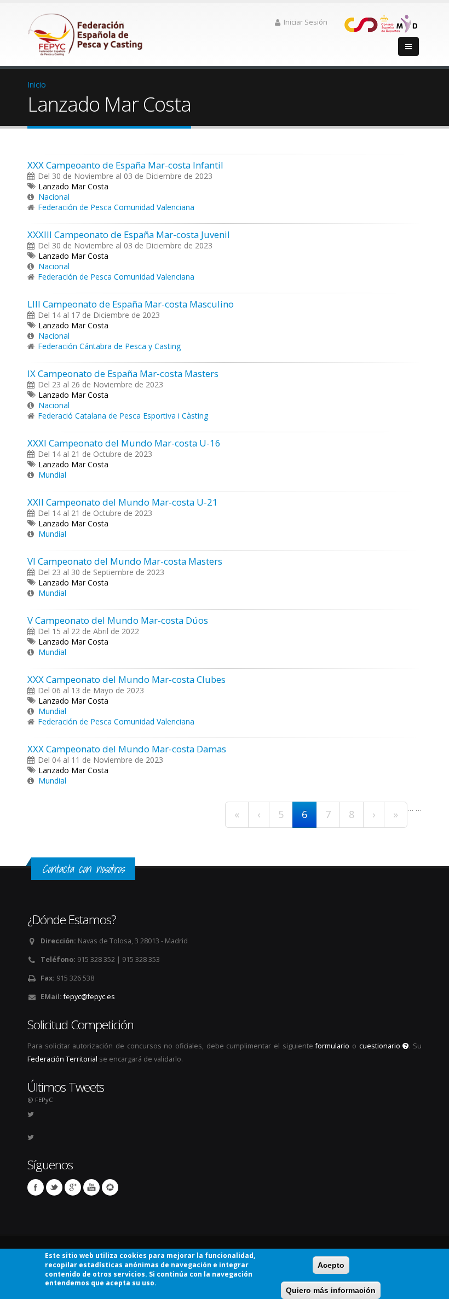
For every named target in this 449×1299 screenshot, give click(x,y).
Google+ (73, 1187)
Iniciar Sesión (305, 22)
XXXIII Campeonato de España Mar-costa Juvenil (128, 234)
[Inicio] (86, 31)
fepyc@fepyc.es (89, 996)
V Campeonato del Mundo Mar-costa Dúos (117, 620)
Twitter (54, 1187)
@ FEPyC (40, 1099)
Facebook (35, 1187)
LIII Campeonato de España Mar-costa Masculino (130, 304)
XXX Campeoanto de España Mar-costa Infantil (125, 165)
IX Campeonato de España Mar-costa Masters (122, 373)
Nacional (54, 197)
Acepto (331, 1265)
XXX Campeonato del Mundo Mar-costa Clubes (126, 679)
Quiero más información (331, 1290)
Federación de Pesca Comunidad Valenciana (116, 207)
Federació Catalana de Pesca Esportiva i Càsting (123, 415)
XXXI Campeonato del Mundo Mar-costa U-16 (124, 443)
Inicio (36, 84)
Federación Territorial (62, 1059)
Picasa (110, 1187)
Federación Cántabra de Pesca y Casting (109, 346)
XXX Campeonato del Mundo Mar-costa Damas (126, 749)
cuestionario (381, 1046)
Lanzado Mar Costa (73, 186)
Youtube (91, 1187)
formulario (332, 1046)
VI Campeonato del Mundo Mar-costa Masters (124, 561)
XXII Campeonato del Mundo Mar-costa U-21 (122, 502)
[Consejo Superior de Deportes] (380, 23)
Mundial (52, 474)
